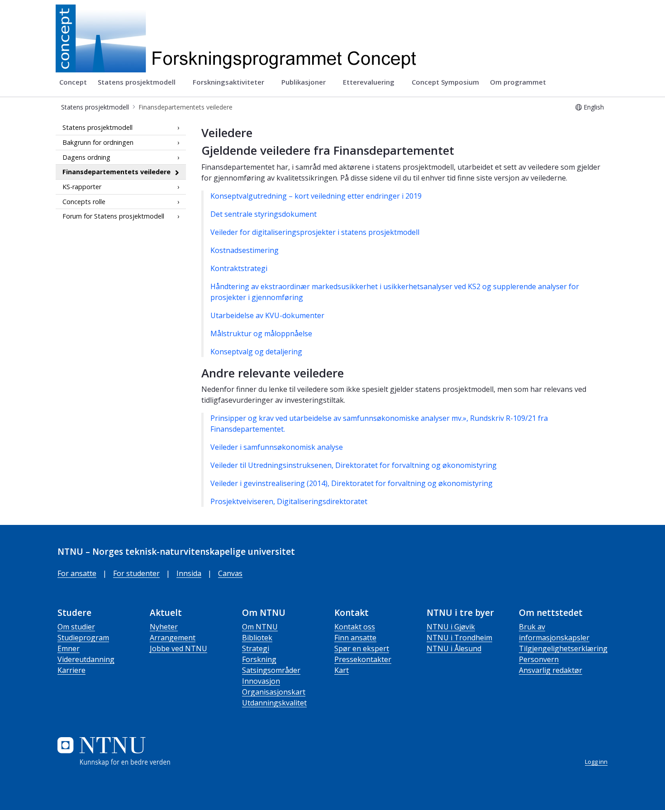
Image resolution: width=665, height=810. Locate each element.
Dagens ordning (86, 156)
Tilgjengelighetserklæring (563, 648)
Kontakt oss (354, 627)
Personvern (539, 659)
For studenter (136, 573)
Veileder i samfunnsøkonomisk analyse (276, 447)
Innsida (188, 573)
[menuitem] (73, 82)
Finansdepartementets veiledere (116, 171)
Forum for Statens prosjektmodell (113, 216)
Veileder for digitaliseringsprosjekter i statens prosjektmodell (314, 232)
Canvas (230, 573)
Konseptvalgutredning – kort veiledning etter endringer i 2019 (316, 196)
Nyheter (164, 627)
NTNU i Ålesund (454, 648)
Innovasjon (261, 681)
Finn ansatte (355, 638)
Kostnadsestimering (244, 250)
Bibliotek (257, 638)
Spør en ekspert (361, 648)
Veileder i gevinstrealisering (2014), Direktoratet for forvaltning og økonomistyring (351, 483)
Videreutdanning (85, 659)
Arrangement (172, 638)
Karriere (71, 670)
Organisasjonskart (273, 692)
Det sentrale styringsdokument (263, 214)
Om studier (76, 627)
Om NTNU (260, 627)
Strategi (255, 648)
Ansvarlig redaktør (550, 670)
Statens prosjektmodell (97, 127)
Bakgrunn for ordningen (97, 142)
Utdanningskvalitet (274, 703)
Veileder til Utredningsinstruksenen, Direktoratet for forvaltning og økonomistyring (353, 465)
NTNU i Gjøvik (451, 627)
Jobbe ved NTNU (178, 648)
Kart (341, 670)
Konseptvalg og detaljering (256, 352)
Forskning (259, 659)
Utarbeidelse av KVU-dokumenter (267, 315)
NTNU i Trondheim (459, 638)
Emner (68, 648)
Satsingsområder (271, 670)
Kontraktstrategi (238, 268)
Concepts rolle (83, 201)
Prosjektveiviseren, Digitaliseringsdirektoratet (288, 501)
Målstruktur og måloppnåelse (261, 333)
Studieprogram (83, 638)
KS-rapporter (81, 186)
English (594, 107)
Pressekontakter (362, 659)
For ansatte (76, 573)
